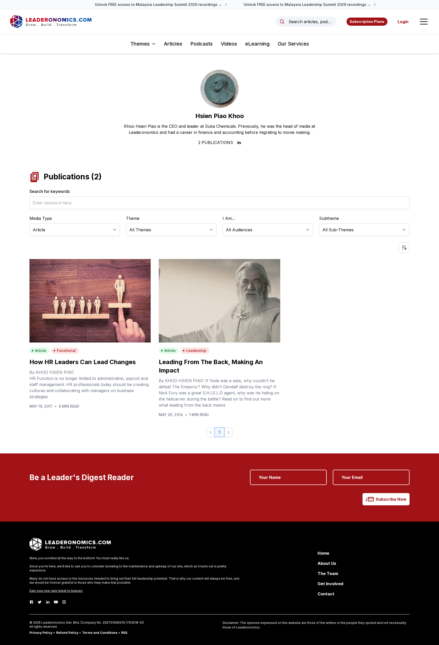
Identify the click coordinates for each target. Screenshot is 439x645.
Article (40, 350)
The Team (328, 573)
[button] (211, 432)
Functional (66, 350)
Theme (132, 218)
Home (323, 553)
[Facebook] (31, 602)
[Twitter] (40, 602)
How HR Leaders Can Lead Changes (82, 362)
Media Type (40, 218)
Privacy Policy (40, 633)
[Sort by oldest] (404, 247)
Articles (173, 44)
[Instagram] (64, 602)
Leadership (196, 350)
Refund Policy (67, 633)
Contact (326, 593)
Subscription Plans (367, 21)
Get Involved (330, 583)
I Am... (229, 218)
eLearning (257, 44)
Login (403, 21)
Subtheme (329, 218)
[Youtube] (56, 602)
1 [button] (219, 432)
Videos (229, 44)
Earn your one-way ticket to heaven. (56, 591)
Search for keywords (49, 191)
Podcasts (201, 44)
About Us (327, 563)
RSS (124, 633)
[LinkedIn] (48, 602)
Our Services (293, 44)
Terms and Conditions (99, 633)
